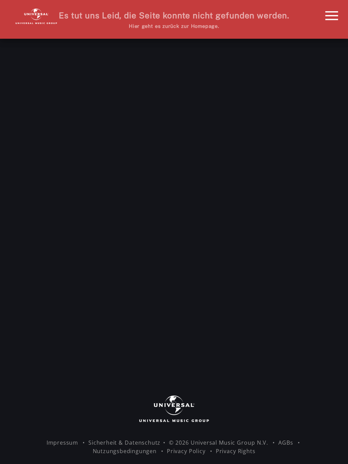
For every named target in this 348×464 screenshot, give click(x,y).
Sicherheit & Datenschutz (124, 442)
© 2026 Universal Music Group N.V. (219, 442)
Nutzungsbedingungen (125, 451)
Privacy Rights (236, 451)
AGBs (286, 442)
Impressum (63, 442)
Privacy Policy (187, 451)
